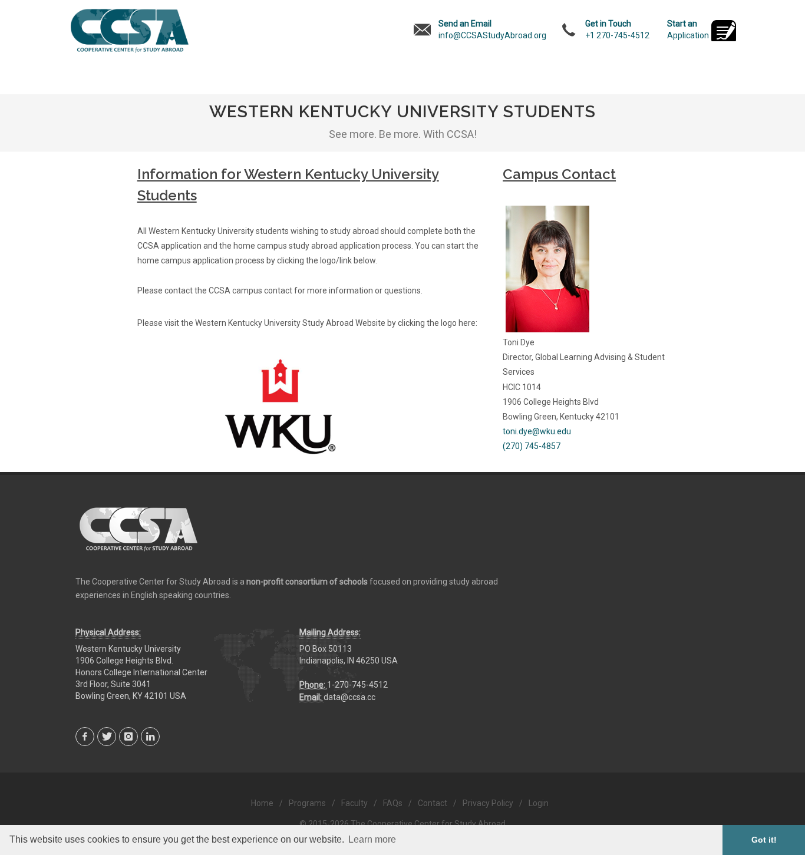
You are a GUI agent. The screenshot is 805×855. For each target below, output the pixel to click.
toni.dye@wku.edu (537, 431)
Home (262, 803)
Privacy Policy (488, 803)
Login (539, 803)
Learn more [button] (372, 839)
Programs (307, 803)
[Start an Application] (723, 32)
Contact (432, 803)
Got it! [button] (764, 839)
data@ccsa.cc (349, 697)
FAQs (392, 803)
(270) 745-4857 (531, 446)
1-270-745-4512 (357, 684)
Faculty (354, 803)
